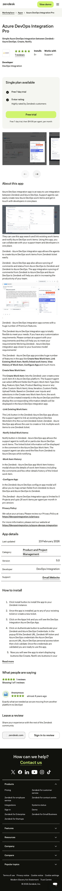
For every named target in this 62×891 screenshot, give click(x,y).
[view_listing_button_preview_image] (24, 148)
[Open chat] (55, 884)
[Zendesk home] (8, 4)
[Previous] (25, 174)
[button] (28, 784)
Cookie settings (52, 875)
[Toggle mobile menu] (58, 4)
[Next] (37, 174)
